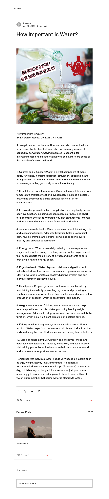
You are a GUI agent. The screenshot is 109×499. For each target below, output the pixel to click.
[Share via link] (38, 391)
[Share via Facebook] (17, 391)
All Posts (17, 8)
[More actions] (91, 24)
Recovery (22, 443)
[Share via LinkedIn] (31, 391)
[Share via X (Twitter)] (24, 391)
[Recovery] (33, 427)
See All (89, 412)
